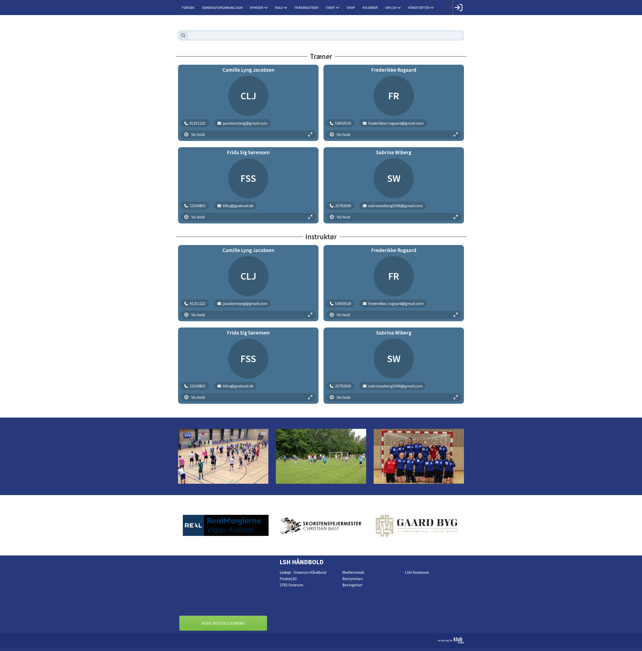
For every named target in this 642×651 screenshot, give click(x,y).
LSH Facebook (417, 572)
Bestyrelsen (352, 578)
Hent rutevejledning (223, 623)
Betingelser (352, 584)
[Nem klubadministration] (321, 640)
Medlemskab (353, 572)
